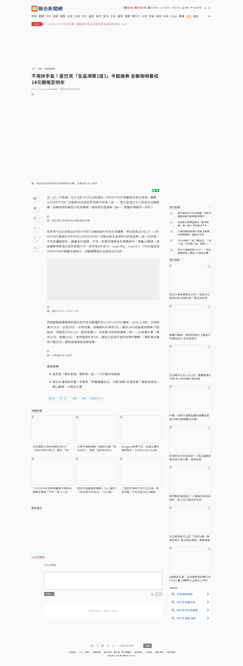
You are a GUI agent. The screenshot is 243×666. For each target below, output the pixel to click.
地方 (84, 16)
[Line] (35, 208)
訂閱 (147, 645)
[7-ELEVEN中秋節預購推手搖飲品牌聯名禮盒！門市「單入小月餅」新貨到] (53, 471)
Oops (173, 16)
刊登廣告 (72, 652)
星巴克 (52, 398)
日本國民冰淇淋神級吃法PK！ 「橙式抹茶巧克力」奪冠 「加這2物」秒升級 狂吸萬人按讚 (52, 448)
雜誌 (196, 16)
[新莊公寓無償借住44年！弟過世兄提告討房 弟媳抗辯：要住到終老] (190, 278)
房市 (106, 16)
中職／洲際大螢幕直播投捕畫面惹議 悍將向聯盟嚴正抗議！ (189, 417)
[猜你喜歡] (210, 260)
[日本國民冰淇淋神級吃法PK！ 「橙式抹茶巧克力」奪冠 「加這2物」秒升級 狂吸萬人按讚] (53, 429)
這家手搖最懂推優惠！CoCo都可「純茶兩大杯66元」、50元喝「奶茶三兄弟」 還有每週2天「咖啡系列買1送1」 (96, 489)
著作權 (117, 652)
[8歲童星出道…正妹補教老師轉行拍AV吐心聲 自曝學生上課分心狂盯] (190, 560)
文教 (144, 16)
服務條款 (108, 652)
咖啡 (75, 398)
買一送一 (63, 398)
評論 (151, 16)
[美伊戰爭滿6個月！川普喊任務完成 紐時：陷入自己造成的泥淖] (190, 480)
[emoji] (152, 594)
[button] (205, 8)
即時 (34, 16)
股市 (98, 16)
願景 (187, 7)
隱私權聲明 (126, 652)
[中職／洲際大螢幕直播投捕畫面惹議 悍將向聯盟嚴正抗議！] (190, 399)
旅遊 (188, 16)
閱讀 (181, 16)
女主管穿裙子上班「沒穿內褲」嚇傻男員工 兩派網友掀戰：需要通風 (189, 538)
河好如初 (155, 7)
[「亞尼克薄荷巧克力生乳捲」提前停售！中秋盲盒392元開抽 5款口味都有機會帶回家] (141, 471)
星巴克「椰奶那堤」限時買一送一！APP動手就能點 (86, 374)
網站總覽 (171, 652)
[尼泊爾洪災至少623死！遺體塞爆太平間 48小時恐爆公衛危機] (190, 359)
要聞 (41, 16)
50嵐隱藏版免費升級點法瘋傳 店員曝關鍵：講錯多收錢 (193, 233)
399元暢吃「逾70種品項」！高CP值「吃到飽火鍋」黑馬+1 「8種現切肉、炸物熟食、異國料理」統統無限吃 (194, 242)
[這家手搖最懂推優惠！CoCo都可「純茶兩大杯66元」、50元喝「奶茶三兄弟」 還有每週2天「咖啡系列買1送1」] (97, 471)
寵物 (120, 16)
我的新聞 (197, 7)
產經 (91, 16)
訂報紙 (149, 652)
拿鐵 (83, 398)
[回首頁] (50, 9)
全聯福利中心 (97, 398)
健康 (127, 16)
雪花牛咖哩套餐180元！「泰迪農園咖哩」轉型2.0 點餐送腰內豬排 (194, 251)
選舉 (48, 16)
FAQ (81, 652)
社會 (77, 16)
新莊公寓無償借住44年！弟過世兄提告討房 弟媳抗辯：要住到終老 (189, 296)
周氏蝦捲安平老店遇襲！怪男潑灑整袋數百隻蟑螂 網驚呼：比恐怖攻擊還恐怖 (194, 214)
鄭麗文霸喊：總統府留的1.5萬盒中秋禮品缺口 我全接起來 (190, 336)
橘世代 (136, 16)
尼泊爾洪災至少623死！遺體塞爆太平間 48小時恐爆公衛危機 (190, 376)
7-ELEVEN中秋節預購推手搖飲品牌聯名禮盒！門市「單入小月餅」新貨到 (52, 489)
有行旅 (177, 7)
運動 (63, 16)
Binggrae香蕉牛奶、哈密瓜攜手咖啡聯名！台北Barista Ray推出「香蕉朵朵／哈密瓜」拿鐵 (140, 448)
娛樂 (55, 16)
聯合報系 (139, 652)
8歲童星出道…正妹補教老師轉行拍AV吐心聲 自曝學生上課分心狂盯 (190, 578)
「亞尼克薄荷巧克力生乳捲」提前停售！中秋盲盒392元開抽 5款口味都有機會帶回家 (141, 489)
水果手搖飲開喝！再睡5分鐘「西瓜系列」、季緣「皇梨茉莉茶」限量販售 (96, 448)
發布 (158, 593)
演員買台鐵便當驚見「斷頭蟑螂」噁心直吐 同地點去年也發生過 (194, 224)
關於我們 (160, 652)
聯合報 (130, 7)
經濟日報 (142, 7)
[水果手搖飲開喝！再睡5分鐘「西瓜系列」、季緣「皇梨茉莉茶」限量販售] (97, 429)
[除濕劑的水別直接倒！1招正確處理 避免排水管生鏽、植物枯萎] (190, 439)
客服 (87, 652)
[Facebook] (35, 198)
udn (33, 69)
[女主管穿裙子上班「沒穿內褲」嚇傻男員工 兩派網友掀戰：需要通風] (190, 520)
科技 (166, 16)
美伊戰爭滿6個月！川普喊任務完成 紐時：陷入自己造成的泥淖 (190, 497)
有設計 (166, 7)
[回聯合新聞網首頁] (35, 9)
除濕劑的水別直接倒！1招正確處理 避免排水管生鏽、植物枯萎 (190, 457)
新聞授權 (97, 652)
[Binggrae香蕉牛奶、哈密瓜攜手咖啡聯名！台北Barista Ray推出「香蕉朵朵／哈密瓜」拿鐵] (141, 429)
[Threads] (35, 218)
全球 (70, 16)
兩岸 (158, 16)
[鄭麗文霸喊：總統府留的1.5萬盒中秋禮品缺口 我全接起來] (190, 318)
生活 (113, 16)
